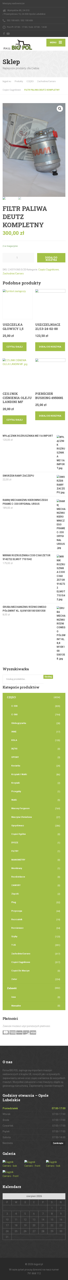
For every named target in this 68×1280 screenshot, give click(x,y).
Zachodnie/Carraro (13, 273)
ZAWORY (16, 885)
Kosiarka (15, 766)
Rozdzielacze (18, 877)
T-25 (13, 945)
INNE (13, 732)
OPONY (15, 757)
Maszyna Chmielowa (21, 817)
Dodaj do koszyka (51, 258)
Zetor (14, 979)
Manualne (16, 1006)
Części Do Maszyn (20, 971)
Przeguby (16, 791)
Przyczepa (16, 911)
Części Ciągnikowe (48, 269)
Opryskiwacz (17, 825)
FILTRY (14, 851)
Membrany (16, 868)
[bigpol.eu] (18, 44)
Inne (13, 997)
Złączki (15, 894)
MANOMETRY (18, 860)
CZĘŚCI (11, 697)
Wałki (14, 800)
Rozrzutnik (16, 919)
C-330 (14, 706)
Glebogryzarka (18, 723)
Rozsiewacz (17, 928)
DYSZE (14, 842)
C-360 (14, 714)
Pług (13, 902)
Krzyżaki (15, 783)
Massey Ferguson (20, 808)
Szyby (14, 936)
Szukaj (48, 676)
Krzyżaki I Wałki (19, 774)
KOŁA (14, 740)
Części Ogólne (18, 834)
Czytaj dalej (14, 346)
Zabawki (12, 988)
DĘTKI (14, 749)
